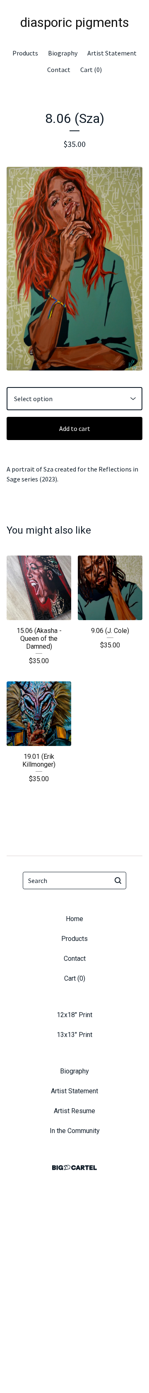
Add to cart (74, 428)
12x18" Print (74, 1015)
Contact (58, 69)
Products (25, 53)
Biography (62, 53)
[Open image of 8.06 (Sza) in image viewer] (74, 269)
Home (74, 919)
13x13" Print (74, 1035)
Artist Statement (112, 53)
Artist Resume (74, 1111)
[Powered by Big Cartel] (74, 1168)
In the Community (75, 1131)
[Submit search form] (118, 880)
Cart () (91, 69)
